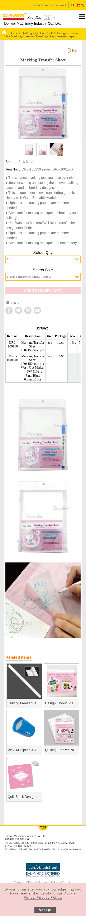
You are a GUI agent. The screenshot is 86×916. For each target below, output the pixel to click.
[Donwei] (29, 17)
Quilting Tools (44, 33)
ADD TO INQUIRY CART (43, 290)
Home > (16, 33)
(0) (82, 5)
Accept (45, 910)
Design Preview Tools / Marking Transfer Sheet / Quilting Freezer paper (39, 35)
